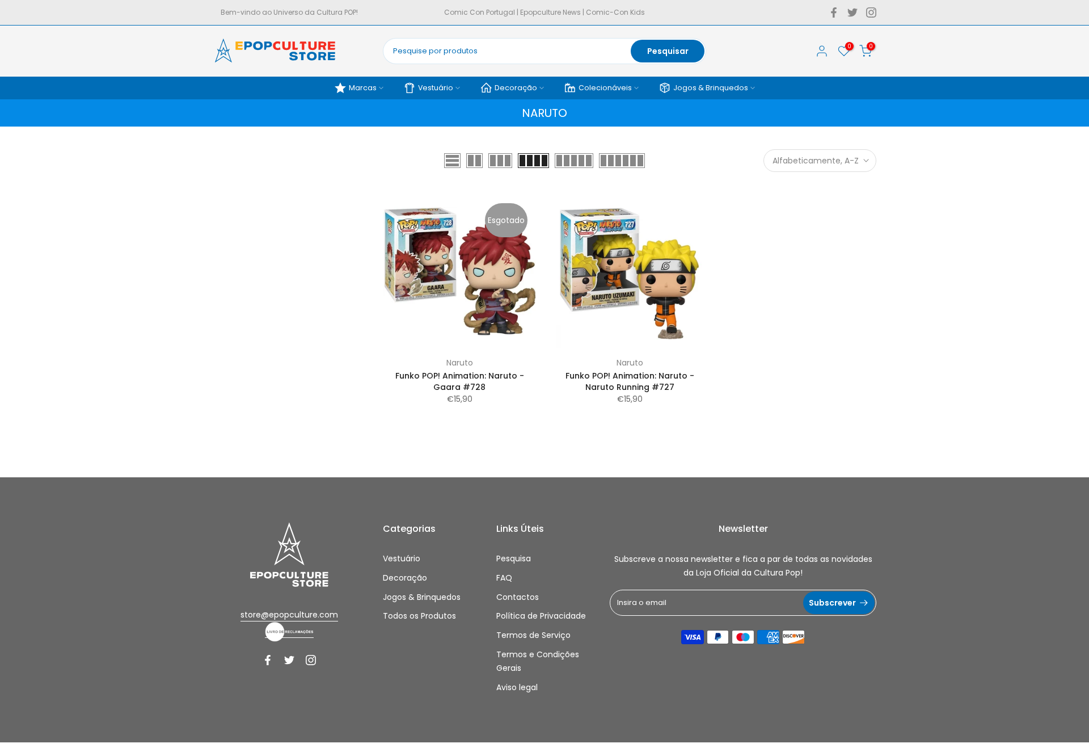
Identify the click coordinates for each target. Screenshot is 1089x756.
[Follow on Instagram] (871, 12)
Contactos (517, 597)
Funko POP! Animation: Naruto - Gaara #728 (459, 381)
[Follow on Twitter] (852, 12)
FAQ (504, 577)
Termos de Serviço (533, 635)
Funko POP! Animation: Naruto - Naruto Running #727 (629, 381)
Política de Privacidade (541, 615)
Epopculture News (550, 12)
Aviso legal (517, 687)
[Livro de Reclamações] (289, 631)
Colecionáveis (605, 88)
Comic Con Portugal (479, 12)
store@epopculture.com (289, 614)
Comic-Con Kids (615, 12)
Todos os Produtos (419, 615)
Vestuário (435, 88)
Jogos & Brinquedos (710, 88)
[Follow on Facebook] (834, 12)
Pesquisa (513, 558)
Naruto (459, 362)
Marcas (363, 88)
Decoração (516, 88)
